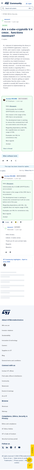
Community (5, 381)
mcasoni (7, 19)
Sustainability (6, 335)
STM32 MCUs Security (10, 14)
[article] (17, 199)
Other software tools (10, 156)
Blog (3, 355)
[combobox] (17, 8)
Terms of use (7, 458)
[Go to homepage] (6, 314)
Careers (4, 345)
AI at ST (4, 396)
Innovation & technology (9, 340)
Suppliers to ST (7, 350)
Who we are (6, 325)
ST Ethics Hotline (7, 429)
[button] (2, 4)
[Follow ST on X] (3, 448)
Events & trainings (8, 391)
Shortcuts (5, 406)
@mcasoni (13, 106)
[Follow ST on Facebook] (15, 447)
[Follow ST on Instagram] (11, 447)
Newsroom (5, 386)
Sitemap (4, 411)
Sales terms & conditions (22, 458)
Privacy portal (18, 460)
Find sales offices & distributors (12, 376)
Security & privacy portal (9, 439)
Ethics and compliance (9, 424)
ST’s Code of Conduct (9, 434)
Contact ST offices (8, 371)
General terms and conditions (11, 360)
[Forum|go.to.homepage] (13, 3)
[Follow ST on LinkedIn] (7, 447)
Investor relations (7, 330)
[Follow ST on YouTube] (19, 447)
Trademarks (8, 460)
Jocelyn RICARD (11, 98)
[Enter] (3, 8)
